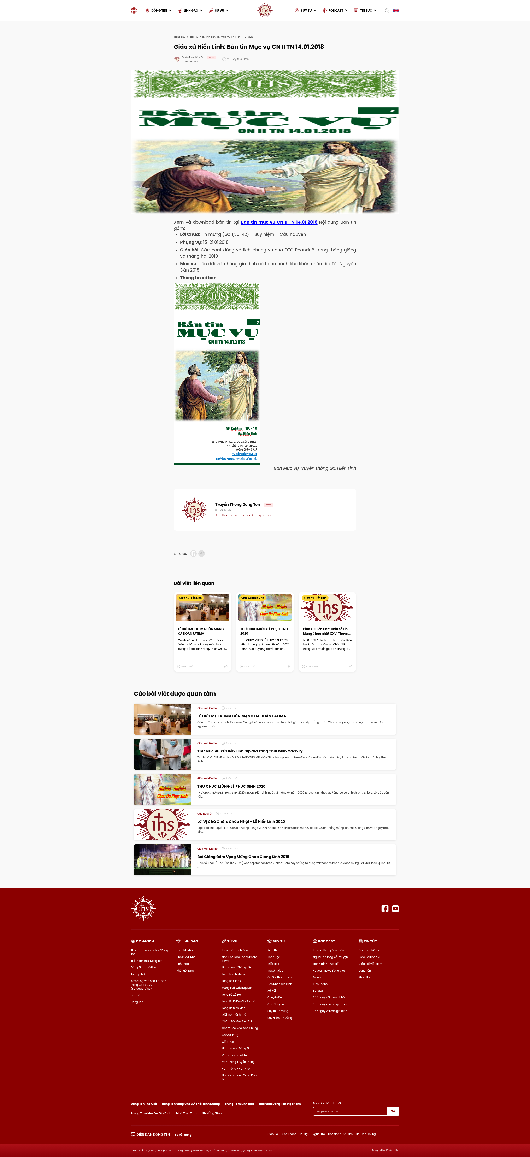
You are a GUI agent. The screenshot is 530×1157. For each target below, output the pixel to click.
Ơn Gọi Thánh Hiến (279, 977)
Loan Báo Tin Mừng (234, 974)
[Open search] (386, 10)
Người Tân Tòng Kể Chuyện (330, 957)
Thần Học (273, 957)
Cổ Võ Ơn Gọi (230, 1035)
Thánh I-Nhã (184, 950)
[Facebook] (385, 908)
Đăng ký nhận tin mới (327, 1103)
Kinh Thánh (274, 950)
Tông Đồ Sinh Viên (233, 1008)
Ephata (318, 990)
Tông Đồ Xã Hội (231, 994)
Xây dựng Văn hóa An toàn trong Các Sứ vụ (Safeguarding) (148, 984)
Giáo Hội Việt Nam (370, 964)
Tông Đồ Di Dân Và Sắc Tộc (239, 1001)
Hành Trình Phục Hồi (326, 964)
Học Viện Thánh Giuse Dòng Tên (240, 1077)
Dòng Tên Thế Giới (144, 1104)
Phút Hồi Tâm (185, 970)
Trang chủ (179, 36)
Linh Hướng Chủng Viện (237, 967)
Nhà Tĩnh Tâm (186, 1113)
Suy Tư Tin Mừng (277, 1011)
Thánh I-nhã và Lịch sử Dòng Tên (149, 952)
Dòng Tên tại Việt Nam (145, 967)
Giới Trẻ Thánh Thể (234, 1014)
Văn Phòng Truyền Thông (238, 1062)
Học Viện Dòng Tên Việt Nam (280, 1104)
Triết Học (273, 964)
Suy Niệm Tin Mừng (279, 1018)
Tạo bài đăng (182, 1135)
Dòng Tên (137, 1002)
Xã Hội (271, 990)
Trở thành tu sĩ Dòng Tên (146, 961)
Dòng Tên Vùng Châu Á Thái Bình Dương (191, 1104)
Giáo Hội (272, 1134)
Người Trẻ (318, 1134)
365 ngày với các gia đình (330, 1011)
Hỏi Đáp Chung (366, 1134)
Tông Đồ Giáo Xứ (232, 981)
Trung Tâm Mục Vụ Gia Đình (151, 1113)
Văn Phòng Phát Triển (236, 1055)
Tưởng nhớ (138, 974)
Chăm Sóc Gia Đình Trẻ (237, 1021)
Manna (317, 977)
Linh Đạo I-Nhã (186, 957)
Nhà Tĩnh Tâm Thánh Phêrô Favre (239, 959)
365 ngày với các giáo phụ (330, 1004)
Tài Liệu (304, 1134)
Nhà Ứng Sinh (212, 1113)
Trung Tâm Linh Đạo (235, 950)
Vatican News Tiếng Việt (329, 970)
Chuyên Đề (274, 997)
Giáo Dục (228, 1042)
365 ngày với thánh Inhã (329, 997)
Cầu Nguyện (275, 1004)
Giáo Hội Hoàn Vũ (370, 957)
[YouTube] (395, 908)
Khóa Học (365, 977)
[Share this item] (226, 666)
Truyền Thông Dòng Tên (328, 950)
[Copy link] (201, 553)
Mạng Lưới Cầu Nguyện (237, 988)
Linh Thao (182, 964)
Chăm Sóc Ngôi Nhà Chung (240, 1028)
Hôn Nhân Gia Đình (279, 984)
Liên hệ (135, 995)
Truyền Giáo (275, 970)
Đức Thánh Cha (369, 950)
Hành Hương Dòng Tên (236, 1048)
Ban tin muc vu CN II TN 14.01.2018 (279, 222)
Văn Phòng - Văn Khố (236, 1068)
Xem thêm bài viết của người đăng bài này (243, 515)
